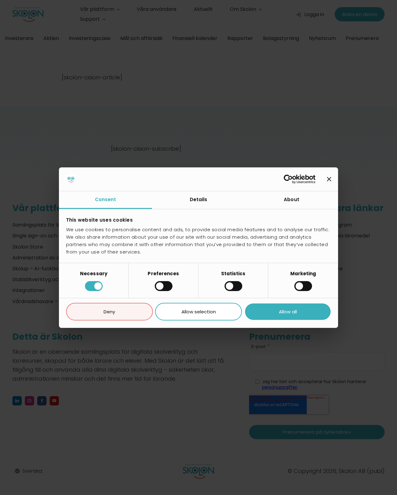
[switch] (163, 286)
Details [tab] (198, 199)
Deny (109, 311)
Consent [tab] (105, 199)
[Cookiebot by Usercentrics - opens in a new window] (288, 179)
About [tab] (291, 199)
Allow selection (198, 311)
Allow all (288, 311)
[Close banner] (329, 179)
